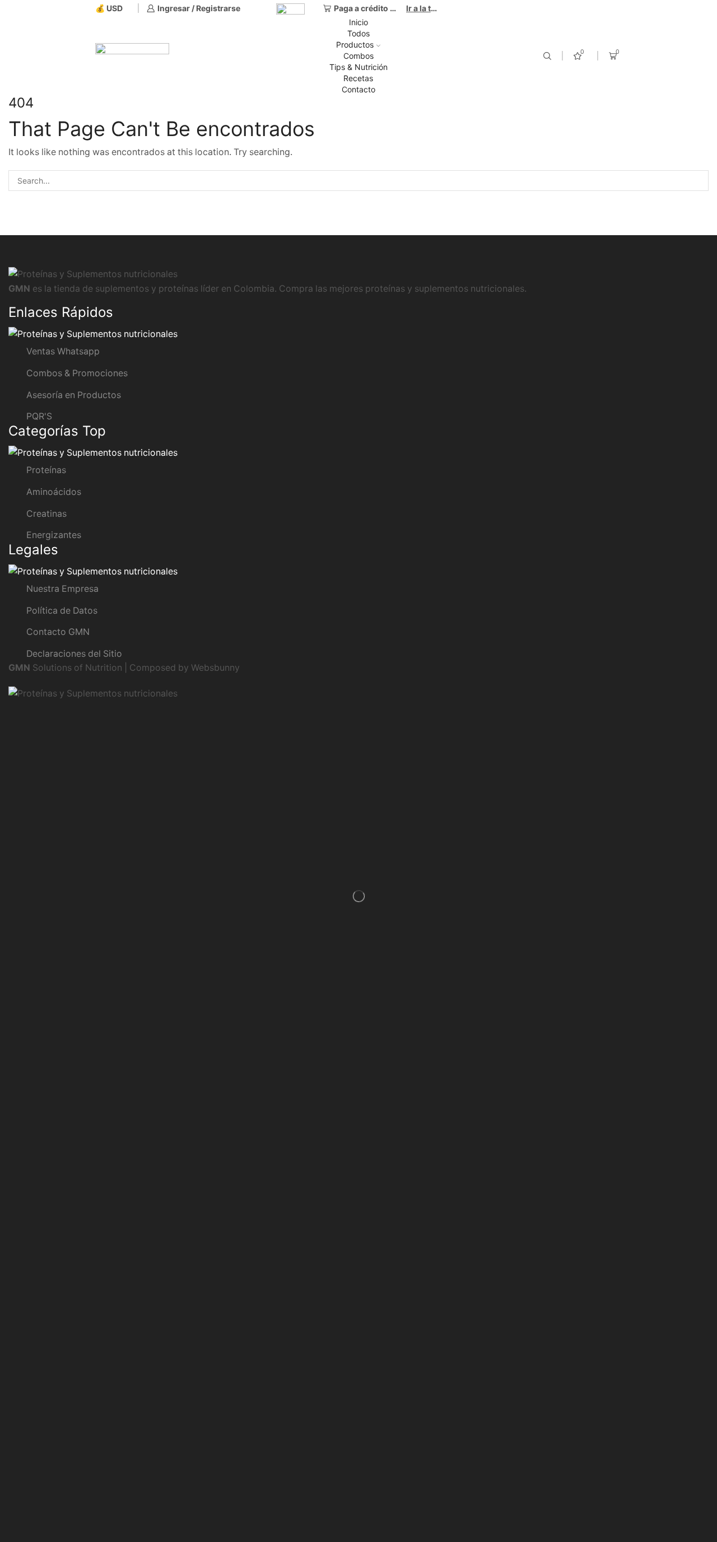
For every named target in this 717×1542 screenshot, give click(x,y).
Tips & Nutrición (358, 67)
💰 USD (109, 8)
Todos (358, 33)
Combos (358, 55)
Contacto (358, 89)
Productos (355, 44)
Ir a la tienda (422, 8)
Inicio (358, 22)
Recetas (358, 78)
